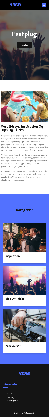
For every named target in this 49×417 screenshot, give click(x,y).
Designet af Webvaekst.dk (24, 413)
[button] (44, 5)
